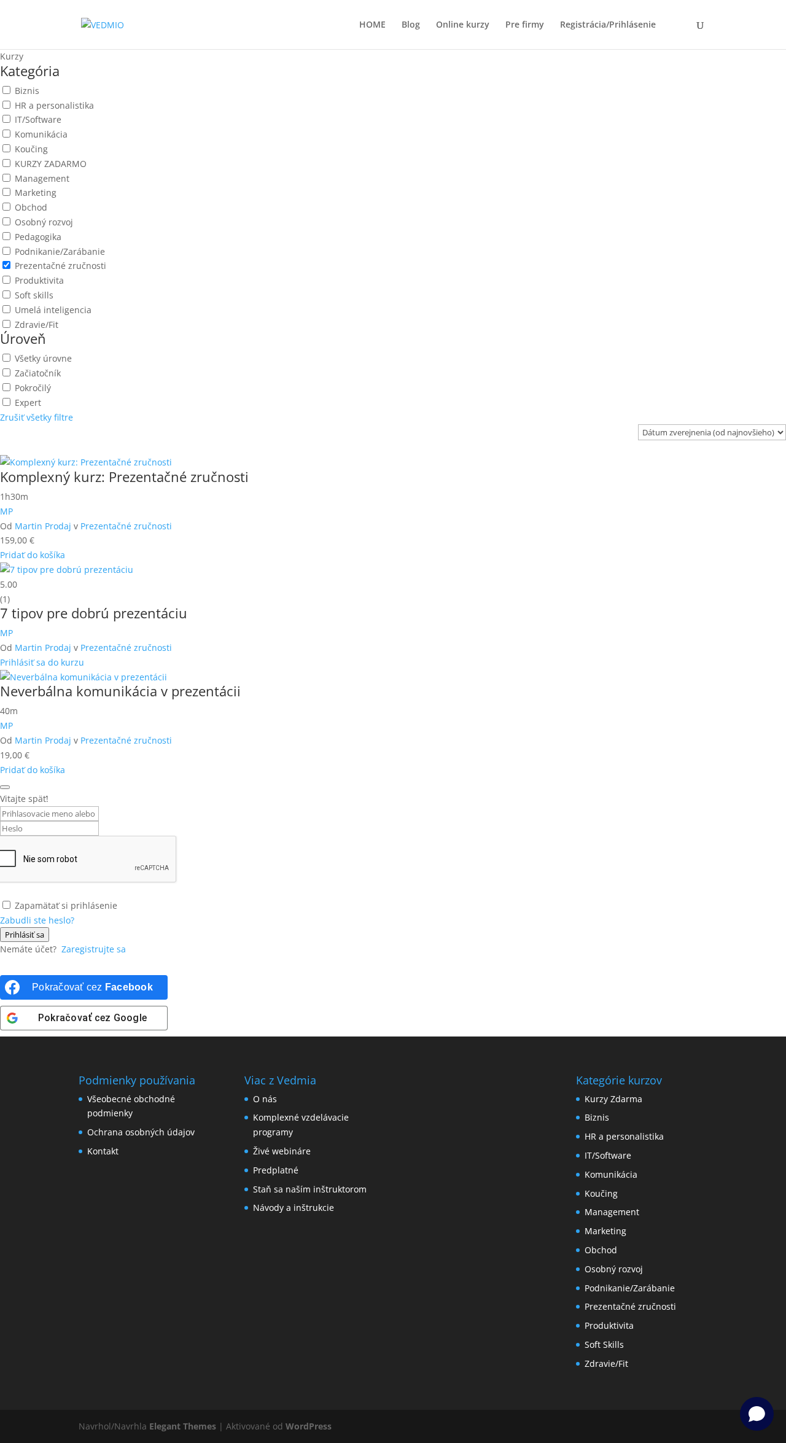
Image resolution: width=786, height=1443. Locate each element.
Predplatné (275, 1170)
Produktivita (38, 280)
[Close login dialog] (5, 787)
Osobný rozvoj (42, 222)
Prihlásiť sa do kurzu (42, 662)
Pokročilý (31, 388)
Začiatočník (36, 373)
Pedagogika (36, 237)
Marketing (34, 192)
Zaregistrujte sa (93, 949)
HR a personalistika (53, 105)
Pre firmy (524, 25)
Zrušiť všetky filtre (36, 417)
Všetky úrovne (42, 358)
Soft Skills (604, 1344)
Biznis (25, 90)
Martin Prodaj (43, 526)
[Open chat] (757, 1414)
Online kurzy (462, 25)
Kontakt (103, 1151)
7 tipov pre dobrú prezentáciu (93, 613)
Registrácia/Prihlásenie (608, 25)
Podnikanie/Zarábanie (58, 251)
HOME (372, 25)
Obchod (29, 207)
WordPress (309, 1426)
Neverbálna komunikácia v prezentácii (120, 691)
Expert (26, 402)
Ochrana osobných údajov (141, 1132)
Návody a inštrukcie (293, 1207)
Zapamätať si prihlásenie (66, 905)
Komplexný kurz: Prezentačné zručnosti (124, 476)
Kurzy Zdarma (613, 1099)
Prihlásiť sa (24, 934)
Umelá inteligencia (51, 310)
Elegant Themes (182, 1426)
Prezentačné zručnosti (59, 265)
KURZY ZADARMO (49, 163)
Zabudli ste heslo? (37, 920)
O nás (265, 1099)
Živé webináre (282, 1151)
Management (40, 178)
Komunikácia (40, 134)
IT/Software (36, 119)
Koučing (30, 149)
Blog (411, 25)
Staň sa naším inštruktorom (310, 1189)
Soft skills (32, 295)
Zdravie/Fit (35, 324)
